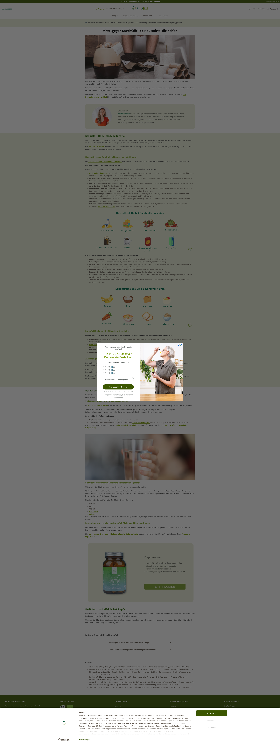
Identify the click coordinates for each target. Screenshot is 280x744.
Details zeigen (84, 740)
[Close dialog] (180, 345)
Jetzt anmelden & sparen (118, 387)
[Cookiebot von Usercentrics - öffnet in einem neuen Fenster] (64, 739)
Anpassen (210, 720)
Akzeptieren (211, 713)
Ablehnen (212, 728)
